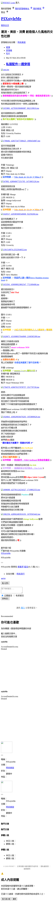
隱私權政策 (45, 866)
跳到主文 (5, 25)
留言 (26, 567)
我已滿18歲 (6, 899)
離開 (14, 899)
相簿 (8, 47)
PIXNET (12, 866)
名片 (8, 53)
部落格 (9, 50)
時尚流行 (21, 574)
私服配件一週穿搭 (18, 64)
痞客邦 (21, 567)
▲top (3, 578)
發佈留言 (5, 599)
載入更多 (5, 583)
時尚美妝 (22, 42)
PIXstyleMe (11, 18)
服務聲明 (27, 869)
